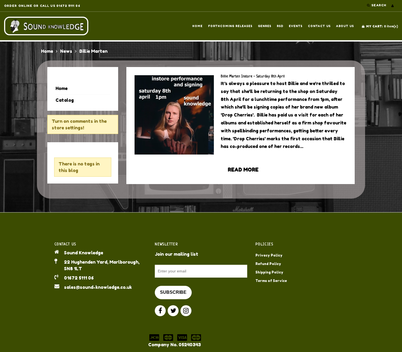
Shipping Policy (269, 272)
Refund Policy (268, 264)
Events (295, 26)
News (66, 51)
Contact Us (319, 26)
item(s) (382, 26)
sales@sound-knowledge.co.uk (98, 287)
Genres (264, 26)
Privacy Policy (268, 255)
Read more (243, 170)
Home (197, 26)
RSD (280, 26)
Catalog (65, 100)
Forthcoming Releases (230, 26)
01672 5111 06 (79, 278)
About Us (345, 26)
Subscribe (173, 292)
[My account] (392, 6)
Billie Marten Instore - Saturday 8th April (253, 76)
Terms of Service (271, 281)
